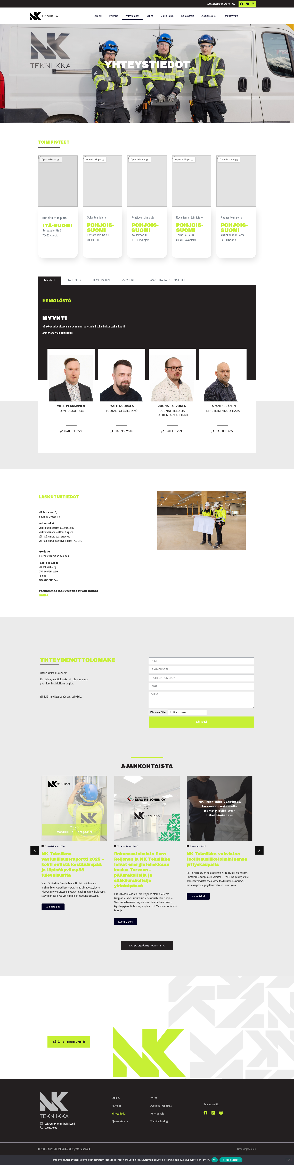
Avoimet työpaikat (161, 1106)
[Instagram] (253, 4)
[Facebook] (241, 4)
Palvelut (113, 16)
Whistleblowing (159, 1121)
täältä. (44, 595)
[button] (259, 850)
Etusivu (98, 16)
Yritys (150, 16)
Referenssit (187, 16)
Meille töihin (167, 16)
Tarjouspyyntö (230, 16)
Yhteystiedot (132, 16)
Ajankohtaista (208, 16)
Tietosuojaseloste (246, 1149)
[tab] (49, 281)
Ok (214, 1159)
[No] (288, 1159)
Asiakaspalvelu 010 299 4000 (221, 3)
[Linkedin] (247, 4)
